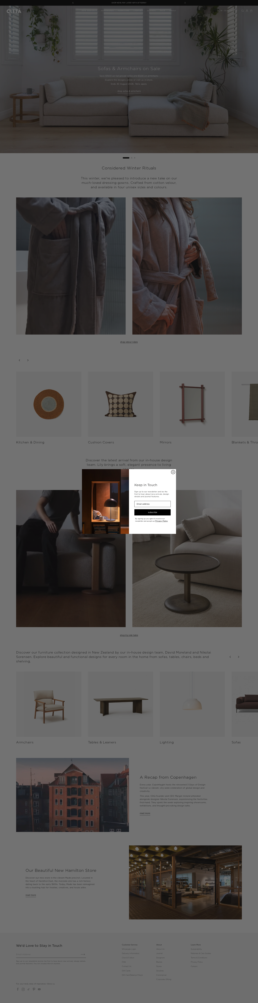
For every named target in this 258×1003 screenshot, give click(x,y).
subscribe (152, 512)
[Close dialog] (173, 472)
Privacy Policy (161, 521)
